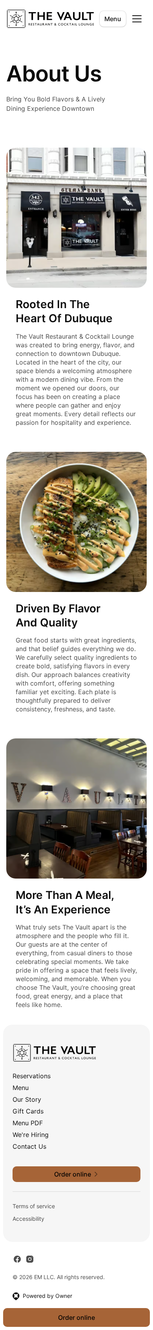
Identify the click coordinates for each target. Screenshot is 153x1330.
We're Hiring (31, 1135)
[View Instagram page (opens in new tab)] (30, 1259)
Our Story (27, 1099)
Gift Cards (28, 1111)
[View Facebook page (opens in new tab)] (17, 1259)
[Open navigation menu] (137, 19)
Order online (76, 1317)
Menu (112, 19)
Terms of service (34, 1206)
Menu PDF (28, 1123)
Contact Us (29, 1146)
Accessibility (28, 1218)
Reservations (32, 1076)
